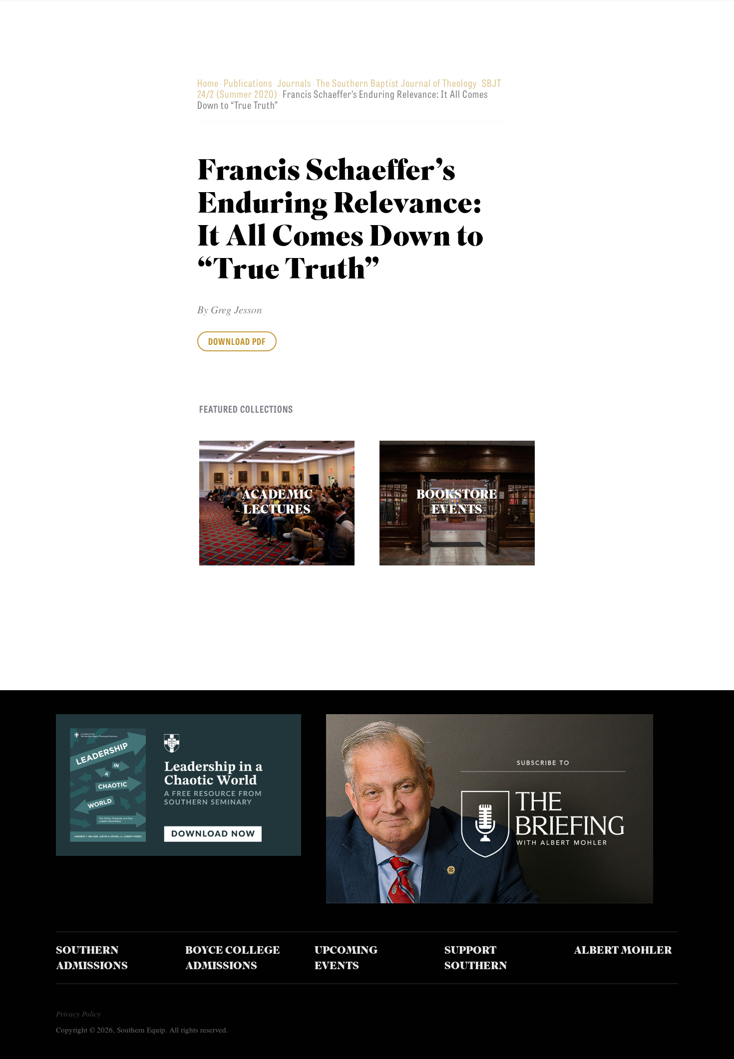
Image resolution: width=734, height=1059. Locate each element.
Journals (294, 82)
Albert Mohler (623, 951)
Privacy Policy (78, 1014)
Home (208, 82)
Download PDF (237, 340)
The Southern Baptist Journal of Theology (396, 82)
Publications (248, 82)
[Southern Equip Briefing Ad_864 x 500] (489, 899)
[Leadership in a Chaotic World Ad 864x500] (178, 852)
